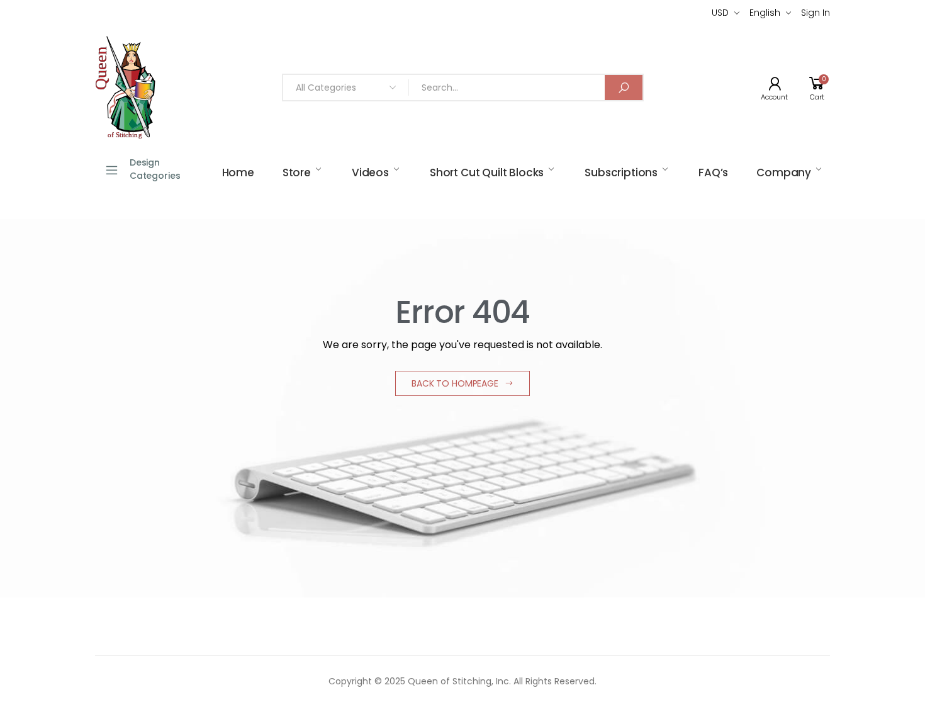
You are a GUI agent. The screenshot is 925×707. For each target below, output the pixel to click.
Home (238, 172)
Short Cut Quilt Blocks (487, 172)
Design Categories (155, 169)
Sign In (815, 12)
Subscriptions (621, 172)
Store (297, 172)
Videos (370, 172)
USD (720, 12)
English (764, 12)
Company (783, 172)
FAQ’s (713, 172)
